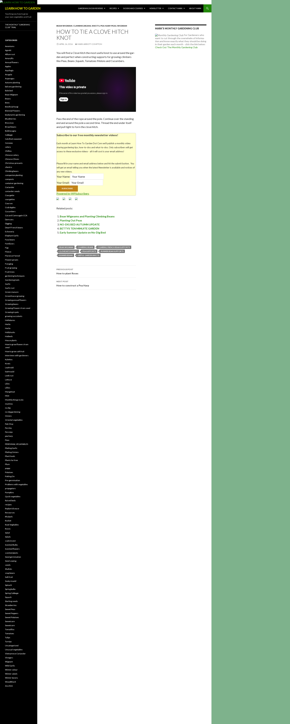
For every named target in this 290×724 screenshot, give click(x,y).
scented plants (11, 553)
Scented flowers (12, 549)
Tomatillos (9, 629)
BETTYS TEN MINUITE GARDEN (79, 228)
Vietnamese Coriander (15, 653)
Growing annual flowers (15, 300)
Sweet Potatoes (12, 617)
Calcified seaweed (13, 139)
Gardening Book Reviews (90, 8)
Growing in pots (12, 312)
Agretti (8, 50)
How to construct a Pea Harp (72, 283)
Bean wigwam (66, 247)
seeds (8, 565)
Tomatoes (9, 633)
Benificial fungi (11, 106)
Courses (9, 203)
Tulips (7, 637)
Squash (8, 597)
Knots (96, 26)
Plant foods (10, 456)
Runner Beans (66, 255)
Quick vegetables (12, 496)
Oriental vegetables (14, 420)
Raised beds (10, 500)
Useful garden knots (88, 255)
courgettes (10, 199)
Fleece (8, 251)
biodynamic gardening (15, 114)
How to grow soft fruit (14, 351)
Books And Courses (133, 8)
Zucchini (9, 686)
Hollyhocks (10, 332)
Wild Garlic (10, 665)
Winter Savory (11, 677)
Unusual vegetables (14, 649)
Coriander (9, 187)
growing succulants (13, 316)
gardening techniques (15, 276)
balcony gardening (13, 86)
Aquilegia (9, 70)
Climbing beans (82, 26)
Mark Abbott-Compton (89, 44)
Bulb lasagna (10, 131)
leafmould (9, 371)
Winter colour (11, 669)
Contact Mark (175, 8)
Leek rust (9, 375)
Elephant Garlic (12, 235)
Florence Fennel (12, 255)
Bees (7, 102)
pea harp (105, 26)
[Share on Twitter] (65, 200)
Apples (8, 66)
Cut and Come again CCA (16, 215)
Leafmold (9, 367)
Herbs (8, 324)
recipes (8, 504)
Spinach (8, 585)
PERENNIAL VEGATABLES (16, 444)
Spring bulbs (10, 589)
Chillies (8, 151)
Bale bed (9, 90)
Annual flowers (12, 62)
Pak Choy (9, 424)
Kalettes (9, 359)
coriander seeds (12, 191)
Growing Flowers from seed (17, 308)
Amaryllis (9, 58)
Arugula (8, 74)
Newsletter (155, 8)
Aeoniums (9, 46)
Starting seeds (11, 601)
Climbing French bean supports (114, 247)
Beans (8, 98)
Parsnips (9, 432)
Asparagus (9, 78)
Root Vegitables (12, 524)
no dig (7, 408)
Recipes (113, 8)
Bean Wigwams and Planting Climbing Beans (87, 216)
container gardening (14, 183)
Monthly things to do (14, 400)
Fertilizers (9, 243)
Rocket (8, 520)
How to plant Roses (67, 271)
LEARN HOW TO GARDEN (22, 8)
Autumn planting (12, 82)
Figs (7, 247)
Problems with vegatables (16, 484)
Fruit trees (10, 272)
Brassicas (9, 123)
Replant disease (12, 508)
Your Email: (63, 182)
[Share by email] (77, 200)
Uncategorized (11, 645)
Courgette (9, 195)
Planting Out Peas (71, 220)
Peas (113, 26)
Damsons (9, 219)
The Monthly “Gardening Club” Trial (17, 26)
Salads (8, 536)
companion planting (13, 175)
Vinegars (9, 657)
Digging (8, 223)
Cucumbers (10, 211)
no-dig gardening (12, 412)
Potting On (10, 476)
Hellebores (10, 320)
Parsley (8, 428)
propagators (10, 488)
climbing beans (85, 247)
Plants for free (11, 460)
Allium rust (10, 54)
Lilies (7, 383)
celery (8, 147)
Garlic (7, 284)
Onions (8, 416)
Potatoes (9, 472)
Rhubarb (8, 516)
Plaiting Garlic (11, 448)
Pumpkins (9, 492)
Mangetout (10, 391)
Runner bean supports (112, 251)
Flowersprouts (11, 260)
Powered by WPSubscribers (73, 193)
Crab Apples (10, 207)
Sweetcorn (10, 621)
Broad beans (10, 127)
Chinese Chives (12, 159)
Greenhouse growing (14, 296)
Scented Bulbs (11, 545)
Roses (8, 528)
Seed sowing (10, 561)
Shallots (8, 569)
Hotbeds (9, 336)
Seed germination (13, 557)
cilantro (8, 167)
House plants (11, 340)
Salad (7, 532)
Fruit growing (11, 268)
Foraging (9, 264)
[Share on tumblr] (71, 200)
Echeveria (9, 231)
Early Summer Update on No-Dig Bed (83, 232)
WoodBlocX (10, 682)
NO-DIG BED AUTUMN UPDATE (80, 224)
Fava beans (10, 239)
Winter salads (11, 673)
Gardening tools (12, 280)
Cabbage (9, 135)
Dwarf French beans (14, 227)
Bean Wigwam (64, 26)
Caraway (9, 143)
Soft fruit (9, 577)
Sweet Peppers (11, 613)
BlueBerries (10, 119)
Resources (10, 512)
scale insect (10, 541)
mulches (9, 404)
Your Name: (63, 176)
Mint (7, 395)
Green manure (11, 292)
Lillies (7, 387)
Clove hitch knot (68, 251)
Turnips (8, 641)
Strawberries (11, 605)
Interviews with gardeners (17, 355)
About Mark (195, 8)
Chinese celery (12, 155)
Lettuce (8, 379)
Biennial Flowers (12, 110)
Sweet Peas (10, 609)
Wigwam (122, 26)
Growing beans (11, 304)
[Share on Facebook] (59, 200)
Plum (7, 464)
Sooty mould (10, 581)
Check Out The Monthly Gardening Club (176, 47)
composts (9, 179)
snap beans (10, 573)
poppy (7, 468)
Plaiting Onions (12, 452)
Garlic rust (9, 288)
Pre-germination (12, 480)
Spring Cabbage (11, 593)
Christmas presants (14, 163)
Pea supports (89, 251)
